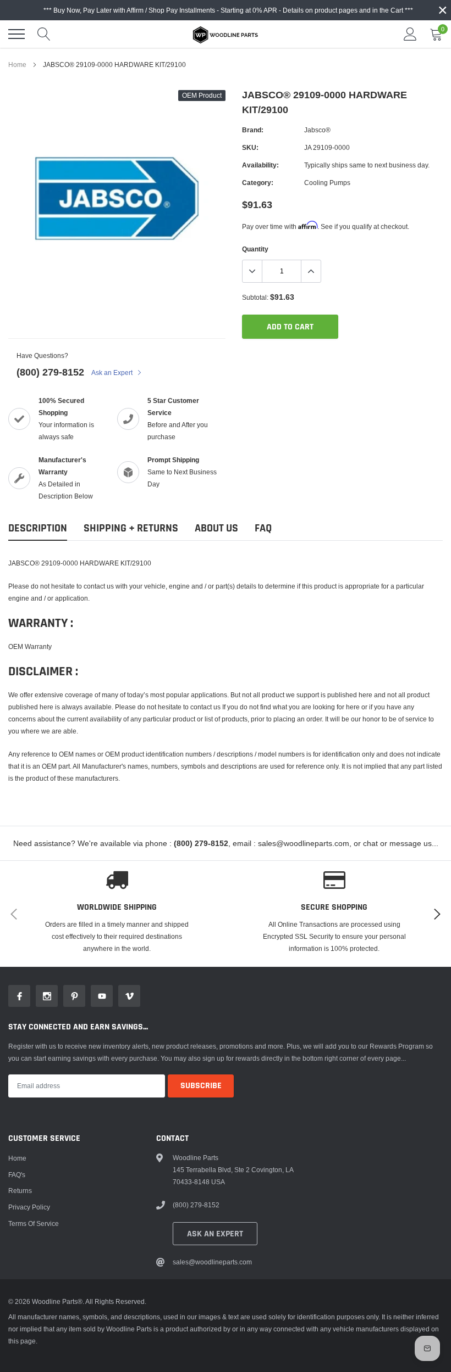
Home (17, 64)
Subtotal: (255, 297)
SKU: (250, 147)
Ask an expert (215, 1234)
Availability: (260, 165)
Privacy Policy (29, 1207)
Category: (257, 182)
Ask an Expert (112, 372)
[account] (410, 34)
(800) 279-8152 (50, 372)
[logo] (225, 34)
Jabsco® (317, 130)
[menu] (16, 34)
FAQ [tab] (263, 528)
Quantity (255, 249)
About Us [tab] (216, 528)
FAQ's (16, 1175)
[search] (44, 34)
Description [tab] (37, 528)
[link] (19, 996)
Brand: (252, 130)
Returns (20, 1190)
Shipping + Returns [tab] (131, 528)
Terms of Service (33, 1223)
